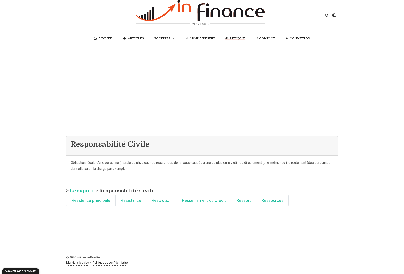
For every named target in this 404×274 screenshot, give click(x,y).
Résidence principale (91, 200)
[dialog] (20, 271)
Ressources (272, 200)
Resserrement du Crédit (204, 200)
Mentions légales (77, 262)
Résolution (161, 200)
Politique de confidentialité (110, 262)
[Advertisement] (202, 77)
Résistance (131, 200)
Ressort (243, 200)
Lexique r (82, 191)
